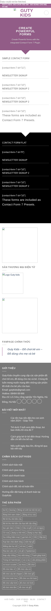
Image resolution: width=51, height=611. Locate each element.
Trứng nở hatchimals (11, 560)
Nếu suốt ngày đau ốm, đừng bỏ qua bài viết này (29, 447)
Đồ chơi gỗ (29, 574)
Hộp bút (42, 537)
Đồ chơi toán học (10, 578)
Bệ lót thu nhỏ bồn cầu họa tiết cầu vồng (19, 523)
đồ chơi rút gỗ (25, 587)
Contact (41, 599)
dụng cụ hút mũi (18, 533)
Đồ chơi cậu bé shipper (12, 574)
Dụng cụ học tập (34, 533)
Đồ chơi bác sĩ (9, 569)
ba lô (5, 510)
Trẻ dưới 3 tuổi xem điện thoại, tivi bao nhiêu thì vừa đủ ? (28, 428)
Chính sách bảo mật (12, 465)
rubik (30, 546)
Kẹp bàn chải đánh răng (12, 542)
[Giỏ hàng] (46, 13)
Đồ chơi (31, 565)
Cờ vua (6, 533)
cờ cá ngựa (38, 528)
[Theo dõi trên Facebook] (19, 401)
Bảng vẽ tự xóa (29, 515)
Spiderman (30, 551)
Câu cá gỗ (27, 528)
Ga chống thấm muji (11, 537)
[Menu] (4, 12)
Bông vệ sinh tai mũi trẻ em (29, 510)
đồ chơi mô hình (26, 583)
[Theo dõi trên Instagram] (24, 401)
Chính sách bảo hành (13, 481)
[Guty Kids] (25, 12)
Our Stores (22, 599)
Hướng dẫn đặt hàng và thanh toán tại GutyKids (21, 494)
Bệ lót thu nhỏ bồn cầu (12, 519)
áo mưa (22, 565)
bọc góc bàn (8, 528)
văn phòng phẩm (39, 560)
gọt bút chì (26, 537)
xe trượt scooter (9, 565)
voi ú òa (26, 560)
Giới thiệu (9, 599)
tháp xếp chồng (9, 555)
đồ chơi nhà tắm (9, 587)
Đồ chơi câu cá (24, 569)
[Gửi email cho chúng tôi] (34, 401)
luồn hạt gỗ (29, 542)
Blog (32, 599)
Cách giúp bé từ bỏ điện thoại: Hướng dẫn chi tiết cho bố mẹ (30, 437)
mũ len (22, 546)
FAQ (26, 601)
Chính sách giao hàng (13, 470)
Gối (35, 537)
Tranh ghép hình (38, 555)
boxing (12, 510)
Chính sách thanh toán (13, 475)
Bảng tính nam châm (11, 515)
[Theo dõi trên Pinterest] (39, 401)
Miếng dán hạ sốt (10, 546)
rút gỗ (21, 551)
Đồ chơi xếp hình (10, 583)
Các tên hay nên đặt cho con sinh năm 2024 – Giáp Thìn (27, 419)
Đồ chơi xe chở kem (28, 578)
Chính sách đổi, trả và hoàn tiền (18, 486)
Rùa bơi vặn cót (9, 551)
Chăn (18, 528)
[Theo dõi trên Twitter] (29, 401)
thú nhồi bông (23, 555)
